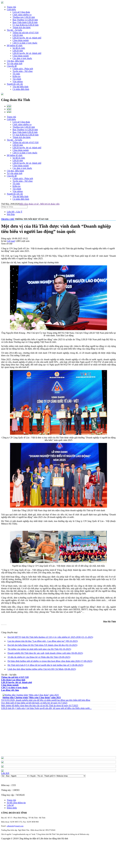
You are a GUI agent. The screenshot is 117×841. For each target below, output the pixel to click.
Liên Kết (5, 773)
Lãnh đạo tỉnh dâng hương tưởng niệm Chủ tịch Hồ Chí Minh (42, 669)
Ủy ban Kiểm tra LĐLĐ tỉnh (26, 135)
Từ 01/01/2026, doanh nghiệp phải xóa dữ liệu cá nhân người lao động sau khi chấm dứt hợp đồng (45, 700)
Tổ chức (16, 183)
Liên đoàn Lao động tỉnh (13, 680)
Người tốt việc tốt (15, 84)
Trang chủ (11, 7)
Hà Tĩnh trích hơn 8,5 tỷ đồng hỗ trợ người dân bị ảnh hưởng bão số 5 (45, 665)
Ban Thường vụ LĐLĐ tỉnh (25, 129)
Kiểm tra (16, 186)
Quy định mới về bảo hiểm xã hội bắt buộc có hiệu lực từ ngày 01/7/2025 (34, 703)
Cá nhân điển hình (21, 199)
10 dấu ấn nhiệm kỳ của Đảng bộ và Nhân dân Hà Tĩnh (39, 657)
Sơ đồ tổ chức (19, 158)
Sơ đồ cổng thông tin (16, 802)
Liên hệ (10, 805)
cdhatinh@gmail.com (15, 826)
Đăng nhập (12, 808)
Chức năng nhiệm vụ (22, 124)
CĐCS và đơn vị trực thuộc (25, 153)
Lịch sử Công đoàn (21, 122)
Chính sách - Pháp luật (23, 178)
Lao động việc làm (10, 690)
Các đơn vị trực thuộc (22, 168)
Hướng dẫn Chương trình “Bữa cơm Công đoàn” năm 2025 (32, 697)
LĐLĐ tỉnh (18, 145)
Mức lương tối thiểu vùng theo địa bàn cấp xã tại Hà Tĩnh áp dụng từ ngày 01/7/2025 (39, 705)
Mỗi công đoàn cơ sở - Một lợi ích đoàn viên (39, 204)
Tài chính (17, 189)
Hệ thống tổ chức (15, 45)
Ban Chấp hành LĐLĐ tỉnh (25, 132)
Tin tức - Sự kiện (14, 30)
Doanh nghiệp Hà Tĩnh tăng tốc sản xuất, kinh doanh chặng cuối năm (45, 653)
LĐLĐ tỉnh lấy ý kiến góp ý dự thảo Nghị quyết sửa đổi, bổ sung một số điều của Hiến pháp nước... (46, 708)
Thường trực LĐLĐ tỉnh (24, 127)
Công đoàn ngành (21, 150)
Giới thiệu (11, 9)
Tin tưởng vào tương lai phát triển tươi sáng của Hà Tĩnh (39, 649)
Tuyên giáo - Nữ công (23, 181)
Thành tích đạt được (22, 137)
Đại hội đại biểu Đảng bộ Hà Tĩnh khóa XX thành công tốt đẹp (42, 645)
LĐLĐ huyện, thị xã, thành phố (27, 147)
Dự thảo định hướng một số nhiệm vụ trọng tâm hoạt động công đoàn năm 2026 (50, 661)
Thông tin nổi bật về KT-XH (26, 142)
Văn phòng (18, 191)
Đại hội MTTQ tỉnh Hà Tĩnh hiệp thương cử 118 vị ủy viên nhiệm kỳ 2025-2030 (50, 637)
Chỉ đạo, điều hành (15, 61)
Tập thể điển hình (20, 196)
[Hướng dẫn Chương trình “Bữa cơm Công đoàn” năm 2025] (31, 695)
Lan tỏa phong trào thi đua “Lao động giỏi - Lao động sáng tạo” (43, 641)
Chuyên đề (12, 66)
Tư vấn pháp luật (14, 63)
